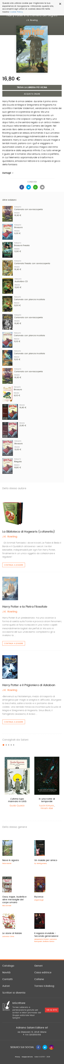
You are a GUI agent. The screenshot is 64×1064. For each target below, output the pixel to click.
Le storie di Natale (12, 933)
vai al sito (51, 1010)
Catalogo (8, 966)
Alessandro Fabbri (41, 939)
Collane (39, 979)
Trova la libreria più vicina (32, 87)
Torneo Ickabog (44, 986)
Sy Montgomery (40, 863)
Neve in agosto (10, 860)
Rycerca (38, 897)
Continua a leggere (13, 565)
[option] (17, 782)
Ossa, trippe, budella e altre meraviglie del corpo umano (14, 900)
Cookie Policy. (16, 12)
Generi (38, 966)
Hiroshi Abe (47, 808)
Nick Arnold (6, 905)
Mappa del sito (27, 1057)
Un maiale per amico (45, 860)
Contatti (7, 979)
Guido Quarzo (17, 806)
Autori (6, 986)
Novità (6, 972)
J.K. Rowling (32, 20)
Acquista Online (32, 94)
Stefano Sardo (48, 941)
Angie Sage (38, 900)
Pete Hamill (6, 863)
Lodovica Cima (8, 936)
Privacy (17, 1057)
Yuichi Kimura (46, 806)
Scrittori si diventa (13, 992)
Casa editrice (43, 972)
